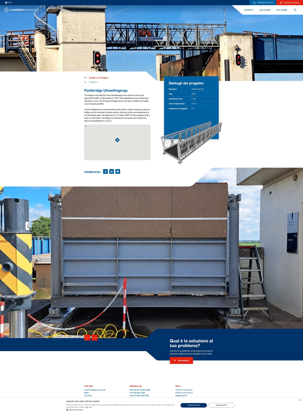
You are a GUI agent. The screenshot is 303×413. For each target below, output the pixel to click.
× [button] (300, 400)
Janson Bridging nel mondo (94, 390)
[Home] (85, 82)
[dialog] (151, 405)
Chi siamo (281, 10)
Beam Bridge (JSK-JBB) (139, 395)
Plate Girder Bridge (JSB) (140, 390)
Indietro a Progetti (98, 77)
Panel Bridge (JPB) (137, 392)
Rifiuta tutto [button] (221, 405)
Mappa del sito (181, 395)
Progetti (249, 10)
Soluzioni (265, 10)
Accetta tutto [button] (194, 405)
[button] (121, 409)
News (86, 392)
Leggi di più (88, 407)
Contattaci (183, 360)
